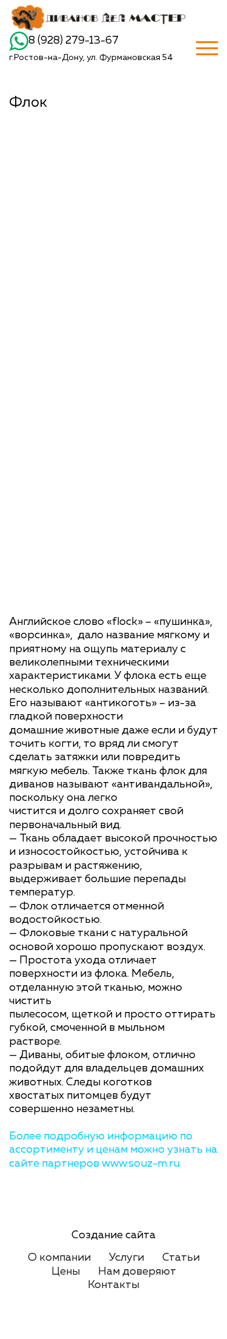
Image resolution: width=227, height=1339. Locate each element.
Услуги (126, 1257)
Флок (28, 102)
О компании (59, 1257)
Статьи (181, 1257)
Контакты (113, 1285)
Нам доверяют (137, 1271)
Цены (65, 1271)
